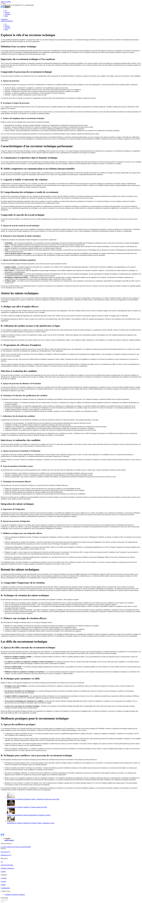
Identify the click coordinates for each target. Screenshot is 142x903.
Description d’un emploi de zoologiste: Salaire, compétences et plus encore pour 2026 (33, 799)
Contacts (3, 881)
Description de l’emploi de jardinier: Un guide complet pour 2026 (27, 807)
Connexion (4, 19)
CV (2, 861)
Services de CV (5, 852)
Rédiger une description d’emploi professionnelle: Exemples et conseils (28, 815)
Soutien (3, 884)
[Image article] (11, 797)
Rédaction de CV (6, 855)
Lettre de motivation (7, 865)
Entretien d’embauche (7, 868)
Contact (3, 21)
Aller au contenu (6, 1)
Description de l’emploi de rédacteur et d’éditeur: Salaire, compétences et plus (30, 823)
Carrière (3, 871)
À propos (3, 878)
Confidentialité (5, 888)
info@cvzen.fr (9, 840)
